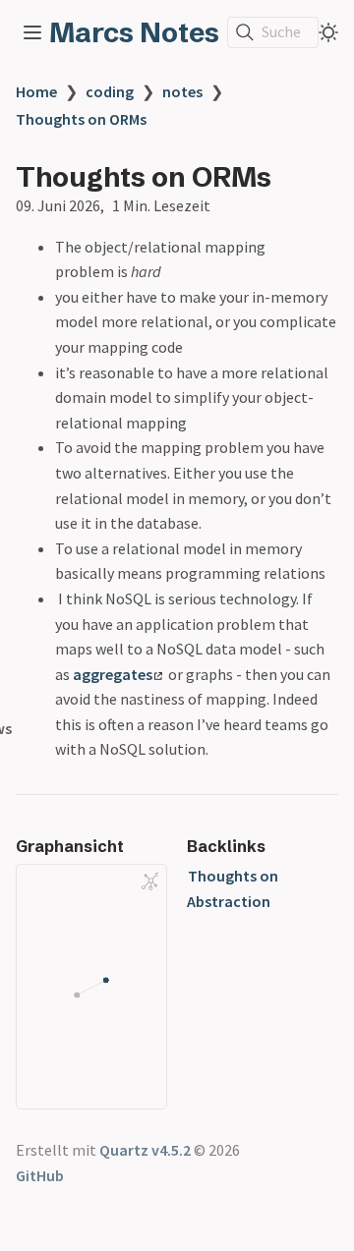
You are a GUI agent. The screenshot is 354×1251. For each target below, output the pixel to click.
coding (110, 91)
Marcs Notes (134, 32)
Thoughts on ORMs (81, 119)
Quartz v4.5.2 (145, 1150)
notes (182, 91)
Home (36, 91)
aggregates (112, 674)
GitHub (40, 1175)
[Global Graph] (150, 881)
